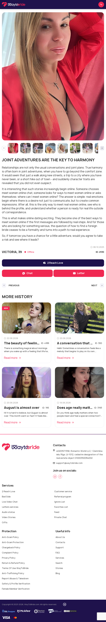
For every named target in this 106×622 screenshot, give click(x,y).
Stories (59, 568)
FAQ (58, 552)
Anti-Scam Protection (13, 542)
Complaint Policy (10, 552)
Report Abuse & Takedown (15, 578)
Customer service (63, 491)
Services (60, 557)
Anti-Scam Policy (10, 537)
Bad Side (6, 496)
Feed (56, 512)
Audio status (8, 512)
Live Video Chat (10, 501)
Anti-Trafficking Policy (13, 573)
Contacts (60, 542)
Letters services (10, 507)
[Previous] (4, 148)
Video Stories (9, 517)
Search (59, 563)
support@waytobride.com (69, 463)
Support (60, 547)
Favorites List (61, 507)
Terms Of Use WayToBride (15, 568)
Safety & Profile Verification (16, 583)
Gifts (4, 522)
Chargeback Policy (11, 547)
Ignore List (59, 501)
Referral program (62, 496)
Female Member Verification (16, 588)
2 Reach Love (8, 491)
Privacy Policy (8, 557)
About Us (60, 537)
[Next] (102, 148)
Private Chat (60, 517)
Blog (58, 573)
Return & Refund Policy (13, 563)
